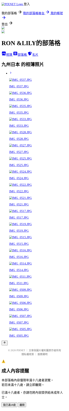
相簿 (9, 54)
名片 (35, 54)
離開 (22, 404)
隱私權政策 (27, 354)
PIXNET (20, 350)
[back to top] (5, 343)
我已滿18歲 (9, 404)
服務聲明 (43, 354)
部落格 (23, 54)
